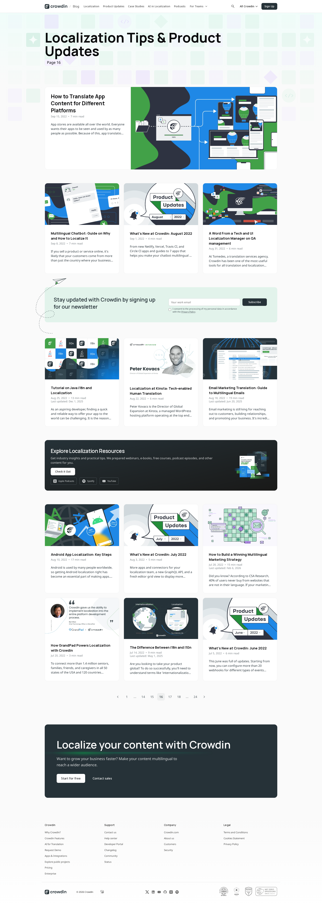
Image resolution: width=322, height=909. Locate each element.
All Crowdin (247, 6)
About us (169, 838)
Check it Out (63, 471)
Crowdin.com (171, 832)
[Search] (233, 6)
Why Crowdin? (53, 832)
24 (195, 697)
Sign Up (269, 6)
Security (168, 850)
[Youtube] (159, 892)
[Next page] (204, 697)
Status (107, 861)
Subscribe (254, 302)
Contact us (110, 832)
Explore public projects (57, 861)
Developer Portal (113, 844)
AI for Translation (54, 844)
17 (170, 697)
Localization (91, 6)
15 (152, 697)
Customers (170, 844)
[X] (147, 892)
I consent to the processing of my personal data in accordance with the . (205, 310)
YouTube (111, 481)
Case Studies (136, 6)
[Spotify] (177, 892)
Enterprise (50, 873)
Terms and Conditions (236, 832)
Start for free (71, 778)
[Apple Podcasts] (171, 892)
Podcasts (179, 6)
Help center (110, 838)
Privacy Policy (188, 311)
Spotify (90, 481)
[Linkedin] (153, 892)
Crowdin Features (54, 838)
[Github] (165, 892)
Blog (76, 6)
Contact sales (102, 778)
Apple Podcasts (66, 481)
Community (111, 855)
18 (179, 697)
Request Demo (53, 850)
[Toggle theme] (102, 892)
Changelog (110, 850)
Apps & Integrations (56, 855)
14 (143, 697)
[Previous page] (117, 697)
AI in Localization (159, 6)
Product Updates (113, 6)
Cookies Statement (234, 838)
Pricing (48, 867)
